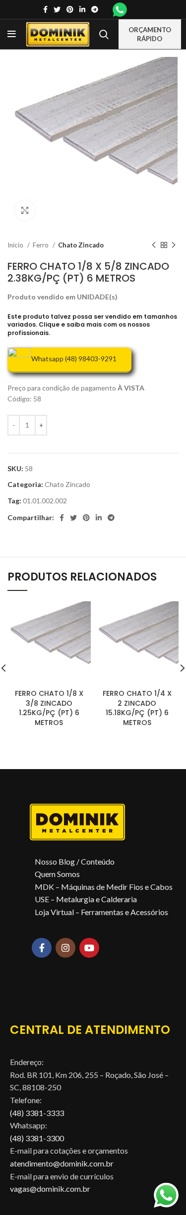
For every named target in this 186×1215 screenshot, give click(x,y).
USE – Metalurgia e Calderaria (86, 899)
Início (16, 245)
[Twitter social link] (57, 9)
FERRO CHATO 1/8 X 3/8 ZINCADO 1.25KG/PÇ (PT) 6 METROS (49, 708)
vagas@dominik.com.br (50, 1188)
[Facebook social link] (45, 9)
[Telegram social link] (94, 9)
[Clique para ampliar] (25, 210)
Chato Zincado (81, 245)
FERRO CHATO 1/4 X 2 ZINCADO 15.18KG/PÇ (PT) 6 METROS (137, 708)
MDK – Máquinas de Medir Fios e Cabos (104, 886)
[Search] (104, 34)
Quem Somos (57, 873)
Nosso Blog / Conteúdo (75, 861)
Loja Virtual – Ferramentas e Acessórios (101, 912)
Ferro (41, 245)
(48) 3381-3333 (37, 1113)
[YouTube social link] (89, 948)
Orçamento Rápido (149, 34)
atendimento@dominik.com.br (62, 1163)
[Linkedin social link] (82, 9)
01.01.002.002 (45, 500)
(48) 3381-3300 (37, 1138)
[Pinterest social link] (69, 9)
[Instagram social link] (65, 948)
